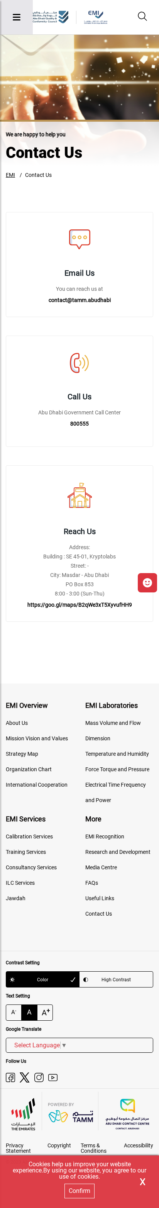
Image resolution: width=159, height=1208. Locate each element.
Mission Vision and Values (37, 738)
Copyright (59, 1145)
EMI (10, 175)
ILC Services (20, 883)
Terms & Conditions (94, 1148)
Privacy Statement (18, 1148)
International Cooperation (37, 785)
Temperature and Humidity (117, 754)
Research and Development (118, 852)
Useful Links (99, 898)
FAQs (91, 883)
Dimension (97, 738)
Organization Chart (29, 769)
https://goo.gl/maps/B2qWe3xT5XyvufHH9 (79, 605)
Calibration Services (29, 836)
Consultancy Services (31, 867)
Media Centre (101, 867)
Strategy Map (22, 754)
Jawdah (15, 898)
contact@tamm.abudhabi (80, 300)
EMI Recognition (104, 836)
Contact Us (38, 175)
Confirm (79, 1190)
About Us (17, 723)
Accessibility (138, 1145)
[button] (147, 582)
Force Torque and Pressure (117, 769)
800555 (79, 423)
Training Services (26, 852)
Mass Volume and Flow (113, 723)
